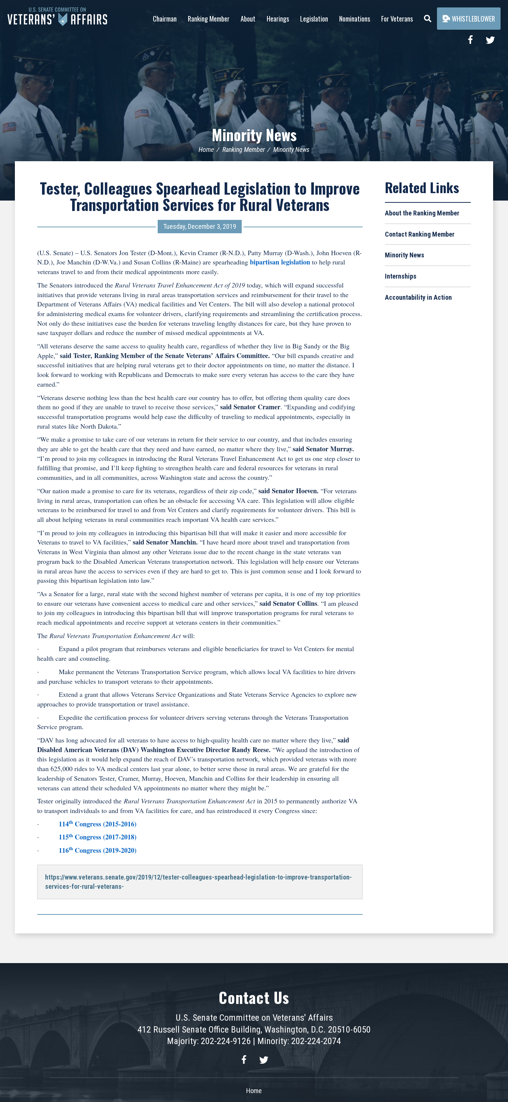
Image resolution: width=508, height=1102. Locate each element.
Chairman (165, 18)
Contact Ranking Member (419, 234)
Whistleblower (473, 18)
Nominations (354, 18)
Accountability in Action (418, 297)
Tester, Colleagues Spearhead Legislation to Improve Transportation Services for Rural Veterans (200, 196)
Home (206, 149)
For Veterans (397, 18)
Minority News (254, 134)
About (248, 18)
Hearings (278, 18)
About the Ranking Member (422, 213)
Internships (401, 276)
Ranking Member (208, 18)
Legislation (314, 18)
